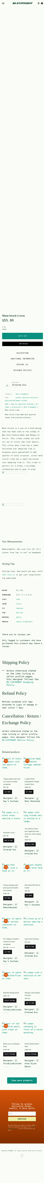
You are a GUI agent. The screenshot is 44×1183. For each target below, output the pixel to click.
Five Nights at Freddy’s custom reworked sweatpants (11, 941)
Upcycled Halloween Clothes (16, 400)
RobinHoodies (10, 907)
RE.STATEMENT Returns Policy (18, 740)
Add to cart (22, 336)
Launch (18, 397)
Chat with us (8, 575)
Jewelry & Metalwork (24, 622)
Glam (18, 599)
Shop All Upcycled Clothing (22, 404)
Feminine (19, 608)
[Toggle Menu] (3, 3)
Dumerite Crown (9, 833)
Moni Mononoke (32, 801)
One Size (19, 613)
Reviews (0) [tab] (22, 365)
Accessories (16, 407)
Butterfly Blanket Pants (11, 993)
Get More (8, 792)
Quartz (18, 617)
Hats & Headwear (22, 394)
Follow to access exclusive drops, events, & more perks (22, 1106)
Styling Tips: (9, 571)
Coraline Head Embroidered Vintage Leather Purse (32, 781)
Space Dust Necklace (32, 939)
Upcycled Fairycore (30, 397)
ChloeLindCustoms (12, 1010)
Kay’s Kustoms (10, 801)
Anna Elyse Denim (30, 1065)
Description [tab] (22, 353)
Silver (18, 604)
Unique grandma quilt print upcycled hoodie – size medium (11, 887)
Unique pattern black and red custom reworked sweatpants (11, 781)
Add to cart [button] (9, 840)
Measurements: (9, 549)
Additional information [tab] (22, 359)
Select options (10, 1000)
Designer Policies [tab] (22, 370)
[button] (22, 1155)
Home (6, 404)
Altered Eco (19, 385)
